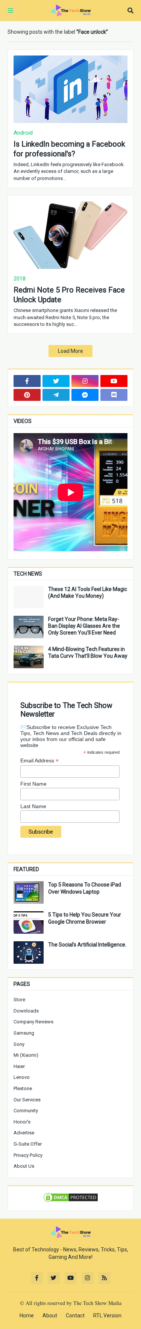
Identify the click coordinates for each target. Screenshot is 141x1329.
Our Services (27, 1099)
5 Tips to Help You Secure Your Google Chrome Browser (84, 918)
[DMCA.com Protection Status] (70, 1201)
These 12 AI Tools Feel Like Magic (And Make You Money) (87, 592)
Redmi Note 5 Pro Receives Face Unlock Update (69, 294)
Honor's (22, 1122)
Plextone (23, 1088)
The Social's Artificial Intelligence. (87, 945)
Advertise (24, 1133)
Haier (19, 1066)
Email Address (39, 760)
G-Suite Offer (28, 1144)
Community (26, 1110)
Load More (70, 351)
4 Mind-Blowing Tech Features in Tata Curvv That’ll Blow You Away (87, 652)
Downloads (26, 1011)
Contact (75, 1315)
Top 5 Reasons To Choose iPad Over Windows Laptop (84, 888)
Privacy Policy (28, 1155)
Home (27, 1315)
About (49, 1315)
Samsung (24, 1033)
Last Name (33, 806)
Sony (19, 1044)
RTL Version (107, 1315)
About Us (24, 1166)
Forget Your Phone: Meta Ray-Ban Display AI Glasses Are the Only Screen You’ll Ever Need (84, 626)
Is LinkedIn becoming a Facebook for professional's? (69, 149)
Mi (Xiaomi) (26, 1055)
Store (19, 999)
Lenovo (22, 1077)
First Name (33, 784)
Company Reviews (33, 1021)
